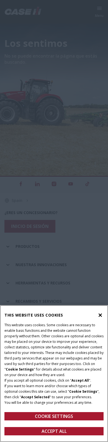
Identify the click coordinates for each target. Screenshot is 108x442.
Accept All (54, 431)
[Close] (100, 315)
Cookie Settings (54, 416)
